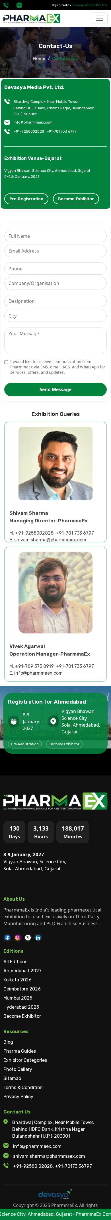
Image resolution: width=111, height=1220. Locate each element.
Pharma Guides (19, 1051)
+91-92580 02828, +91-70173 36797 (52, 1166)
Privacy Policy (18, 1096)
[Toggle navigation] (100, 18)
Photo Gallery (17, 1069)
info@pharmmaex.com (19, 5)
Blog (8, 1042)
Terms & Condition (23, 1087)
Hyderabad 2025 (21, 1007)
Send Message (55, 389)
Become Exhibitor (76, 198)
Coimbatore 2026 (22, 989)
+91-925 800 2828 (6, 5)
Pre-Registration (26, 198)
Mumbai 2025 (17, 998)
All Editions (15, 961)
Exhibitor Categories (25, 1060)
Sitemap (12, 1078)
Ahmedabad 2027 (22, 970)
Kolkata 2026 (17, 980)
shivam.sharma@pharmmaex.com (49, 1156)
